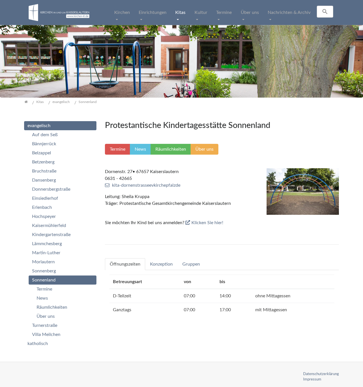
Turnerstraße (44, 325)
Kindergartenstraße (51, 234)
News (42, 298)
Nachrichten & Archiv (289, 12)
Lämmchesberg (47, 243)
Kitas (180, 12)
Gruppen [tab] (191, 264)
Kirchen (122, 12)
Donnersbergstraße (51, 189)
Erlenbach (42, 207)
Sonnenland (44, 280)
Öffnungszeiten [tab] (125, 264)
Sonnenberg (44, 271)
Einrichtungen (152, 12)
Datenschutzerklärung (321, 374)
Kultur (201, 12)
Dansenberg (44, 180)
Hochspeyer (44, 216)
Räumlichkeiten (52, 307)
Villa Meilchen (46, 334)
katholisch (38, 343)
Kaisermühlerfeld (49, 225)
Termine (224, 12)
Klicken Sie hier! (207, 222)
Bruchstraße (44, 171)
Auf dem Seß (45, 134)
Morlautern (43, 262)
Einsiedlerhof (45, 198)
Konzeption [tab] (161, 264)
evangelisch (39, 125)
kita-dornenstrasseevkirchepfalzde (146, 185)
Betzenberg (43, 162)
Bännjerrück (44, 144)
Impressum (312, 379)
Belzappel (41, 153)
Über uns (250, 12)
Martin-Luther (46, 253)
